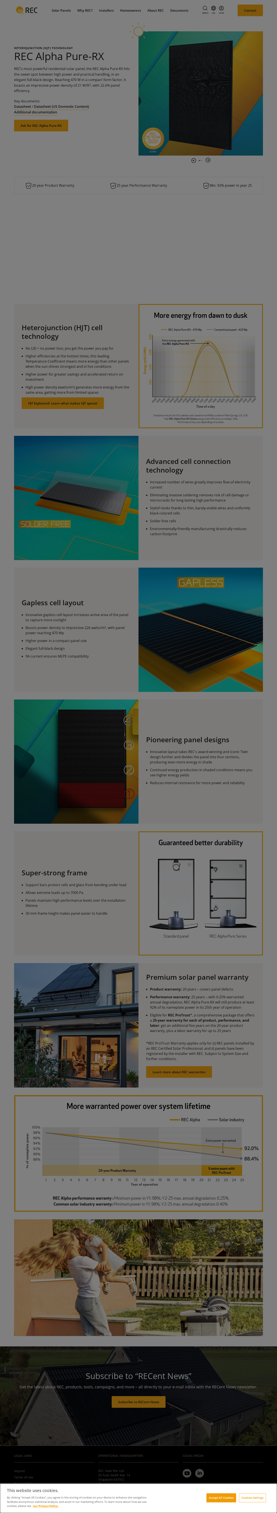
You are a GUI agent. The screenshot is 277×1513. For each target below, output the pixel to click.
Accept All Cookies (221, 1497)
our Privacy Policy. (45, 1506)
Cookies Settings (252, 1497)
